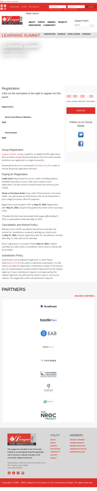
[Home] (12, 20)
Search (77, 25)
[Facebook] (2, 8)
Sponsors (86, 34)
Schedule (61, 34)
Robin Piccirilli (43, 165)
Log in (91, 7)
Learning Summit (21, 35)
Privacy (53, 458)
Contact (53, 455)
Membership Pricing (78, 449)
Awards (51, 22)
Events (41, 22)
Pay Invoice (34, 7)
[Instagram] (5, 8)
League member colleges (13, 154)
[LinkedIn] (2, 5)
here (22, 165)
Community (49, 25)
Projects (62, 22)
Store (24, 7)
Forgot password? (55, 9)
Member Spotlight (77, 452)
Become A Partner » (85, 296)
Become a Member (77, 440)
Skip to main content (9, 1)
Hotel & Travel (74, 34)
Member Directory (78, 446)
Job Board (14, 7)
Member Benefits (77, 443)
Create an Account (70, 9)
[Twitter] (5, 5)
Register (81, 110)
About (32, 22)
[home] (21, 439)
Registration (49, 34)
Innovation (35, 25)
